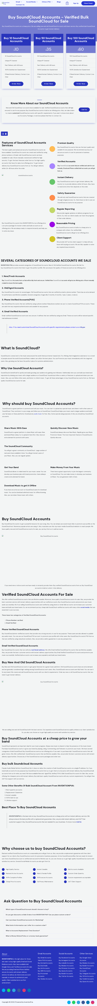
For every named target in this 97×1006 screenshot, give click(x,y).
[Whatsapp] (8, 990)
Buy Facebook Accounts (67, 958)
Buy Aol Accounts (44, 968)
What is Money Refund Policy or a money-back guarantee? (27, 936)
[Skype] (3, 990)
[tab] (48, 909)
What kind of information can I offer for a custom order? (26, 925)
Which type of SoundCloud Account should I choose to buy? (27, 909)
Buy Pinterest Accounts (67, 968)
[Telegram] (14, 990)
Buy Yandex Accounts (45, 979)
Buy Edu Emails (42, 966)
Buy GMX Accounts (44, 971)
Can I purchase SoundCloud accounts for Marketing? (24, 920)
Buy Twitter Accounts (66, 976)
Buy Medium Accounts (66, 966)
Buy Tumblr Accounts (87, 979)
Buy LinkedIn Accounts (66, 963)
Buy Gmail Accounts (44, 958)
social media (84, 607)
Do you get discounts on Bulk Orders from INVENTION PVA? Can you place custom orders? (38, 915)
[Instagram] (24, 990)
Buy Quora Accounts (65, 971)
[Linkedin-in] (29, 990)
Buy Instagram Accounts (67, 960)
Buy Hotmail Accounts (45, 963)
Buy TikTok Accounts (87, 976)
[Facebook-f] (19, 990)
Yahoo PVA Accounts (45, 960)
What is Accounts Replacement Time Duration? (23, 931)
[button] (16, 84)
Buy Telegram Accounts (87, 974)
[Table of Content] (6, 134)
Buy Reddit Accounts (66, 974)
